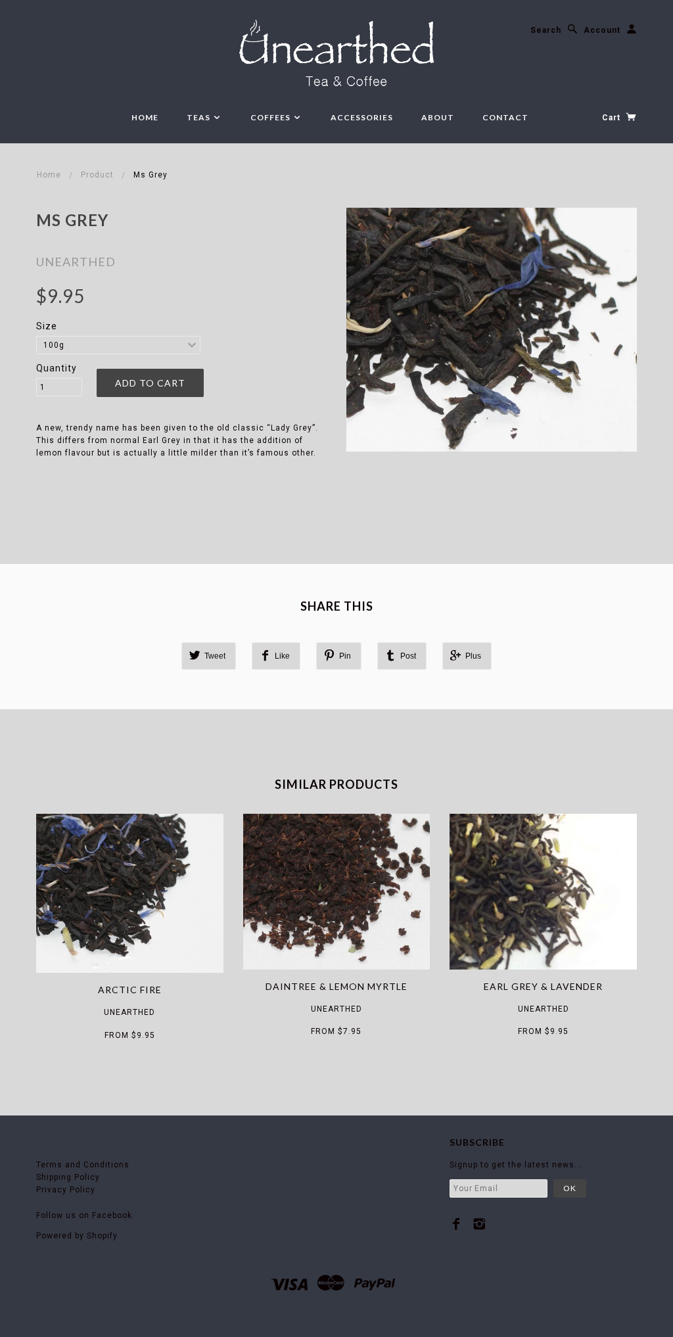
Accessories (362, 117)
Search (545, 30)
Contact (505, 117)
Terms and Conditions (82, 1164)
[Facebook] (456, 1224)
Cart (612, 117)
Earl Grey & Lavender (543, 986)
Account (602, 30)
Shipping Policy (68, 1177)
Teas (199, 117)
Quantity (56, 368)
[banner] (337, 55)
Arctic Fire (130, 989)
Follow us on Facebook (84, 1215)
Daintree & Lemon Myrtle (336, 986)
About (437, 117)
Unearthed (76, 261)
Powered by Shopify (77, 1235)
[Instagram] (479, 1224)
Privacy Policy (65, 1189)
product (97, 174)
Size (46, 326)
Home (144, 117)
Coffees (271, 117)
